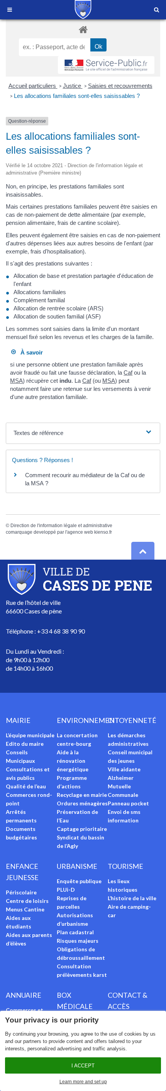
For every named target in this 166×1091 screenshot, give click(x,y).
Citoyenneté (132, 720)
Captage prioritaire (82, 829)
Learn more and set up (83, 1081)
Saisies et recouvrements (120, 85)
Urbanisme (77, 866)
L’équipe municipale (30, 735)
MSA (16, 380)
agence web (80, 532)
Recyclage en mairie (82, 794)
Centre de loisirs (27, 900)
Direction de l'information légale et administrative (61, 525)
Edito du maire (25, 743)
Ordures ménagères (82, 803)
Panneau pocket (128, 803)
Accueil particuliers (33, 85)
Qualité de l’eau (26, 786)
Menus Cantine (25, 909)
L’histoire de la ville (132, 898)
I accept (83, 1066)
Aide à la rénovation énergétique (72, 760)
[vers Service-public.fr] (106, 65)
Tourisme (125, 866)
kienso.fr (103, 532)
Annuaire (23, 995)
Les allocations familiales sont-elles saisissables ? (77, 95)
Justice (73, 85)
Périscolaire (21, 892)
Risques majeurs (77, 940)
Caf (128, 372)
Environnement (88, 720)
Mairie (18, 720)
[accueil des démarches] (83, 29)
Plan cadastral (75, 932)
